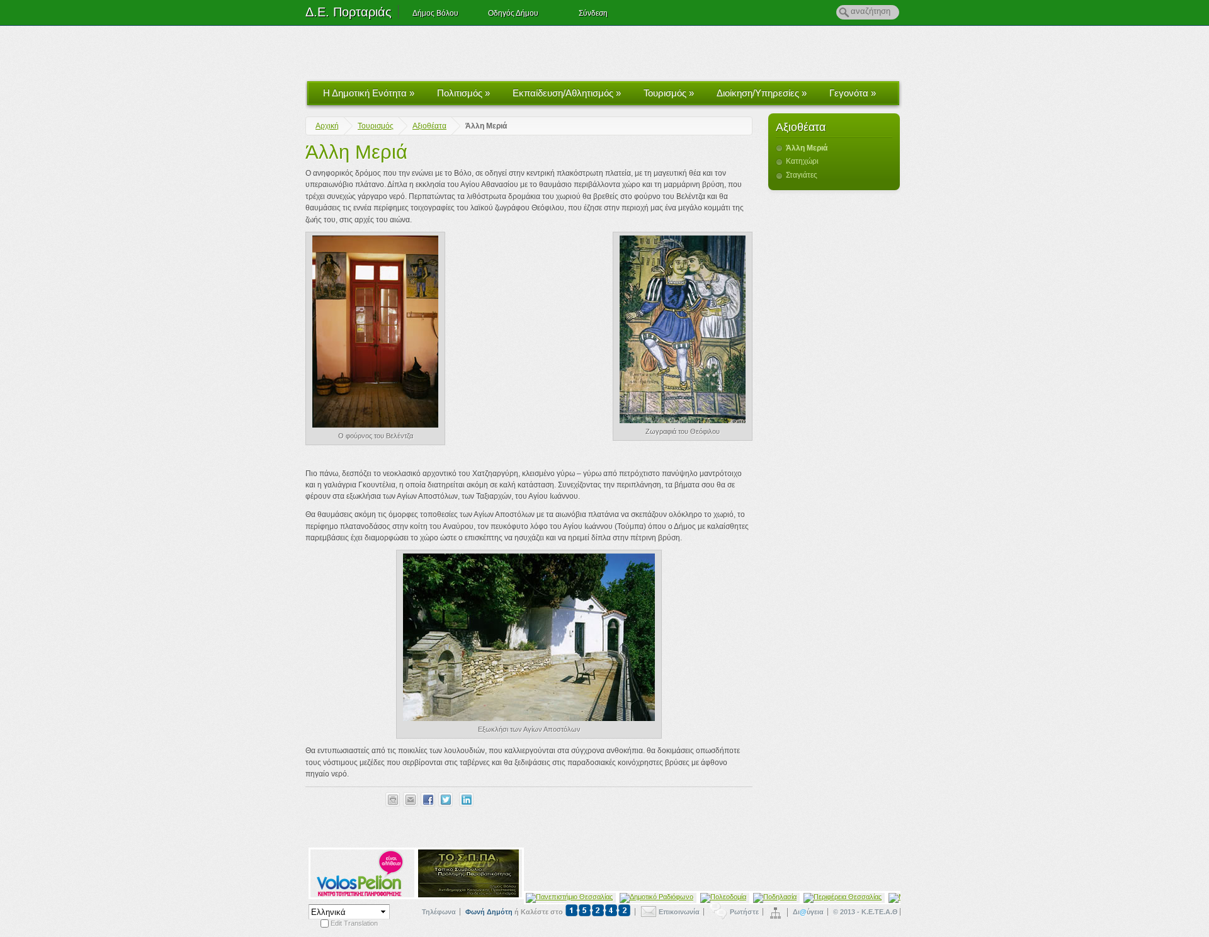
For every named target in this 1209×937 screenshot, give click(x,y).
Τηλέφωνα (439, 912)
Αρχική (327, 126)
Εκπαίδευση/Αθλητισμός (567, 93)
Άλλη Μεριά (356, 151)
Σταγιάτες (801, 175)
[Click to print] (392, 799)
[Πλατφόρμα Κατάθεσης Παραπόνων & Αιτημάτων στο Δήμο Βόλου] (597, 912)
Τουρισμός (669, 93)
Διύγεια (808, 912)
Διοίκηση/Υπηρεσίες (762, 93)
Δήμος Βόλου (435, 13)
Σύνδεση (593, 13)
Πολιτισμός (463, 93)
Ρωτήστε (744, 912)
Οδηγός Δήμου (513, 13)
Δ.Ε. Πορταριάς (348, 12)
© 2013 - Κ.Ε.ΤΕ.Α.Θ (865, 912)
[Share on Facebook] (428, 799)
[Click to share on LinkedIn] (466, 799)
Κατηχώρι (802, 161)
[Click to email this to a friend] (410, 799)
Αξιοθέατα (429, 126)
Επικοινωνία (679, 912)
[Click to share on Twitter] (445, 799)
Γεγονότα (852, 93)
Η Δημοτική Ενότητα (368, 93)
